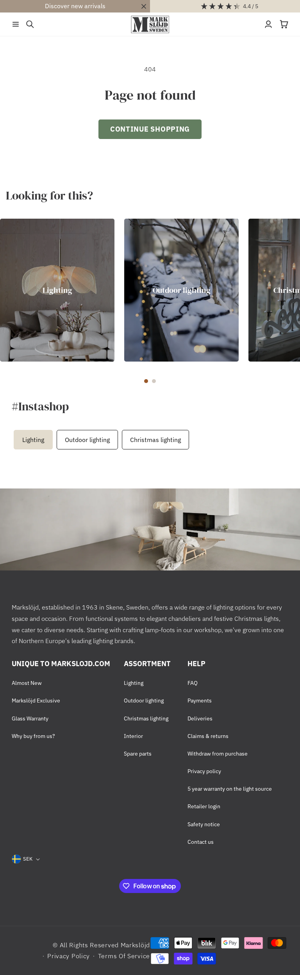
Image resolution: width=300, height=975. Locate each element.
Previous (10, 439)
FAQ (193, 682)
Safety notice (204, 824)
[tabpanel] (57, 290)
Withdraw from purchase (218, 753)
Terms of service (124, 956)
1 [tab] (146, 381)
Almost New (27, 682)
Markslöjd (135, 945)
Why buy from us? (33, 736)
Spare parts (138, 753)
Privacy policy (204, 771)
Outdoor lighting (182, 290)
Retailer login (204, 806)
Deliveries (200, 718)
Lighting (57, 290)
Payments (200, 700)
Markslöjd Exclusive (36, 700)
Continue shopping (150, 129)
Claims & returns (208, 736)
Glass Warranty (30, 718)
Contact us (201, 841)
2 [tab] (154, 381)
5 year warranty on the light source (230, 788)
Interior (133, 736)
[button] (15, 24)
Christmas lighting (155, 440)
